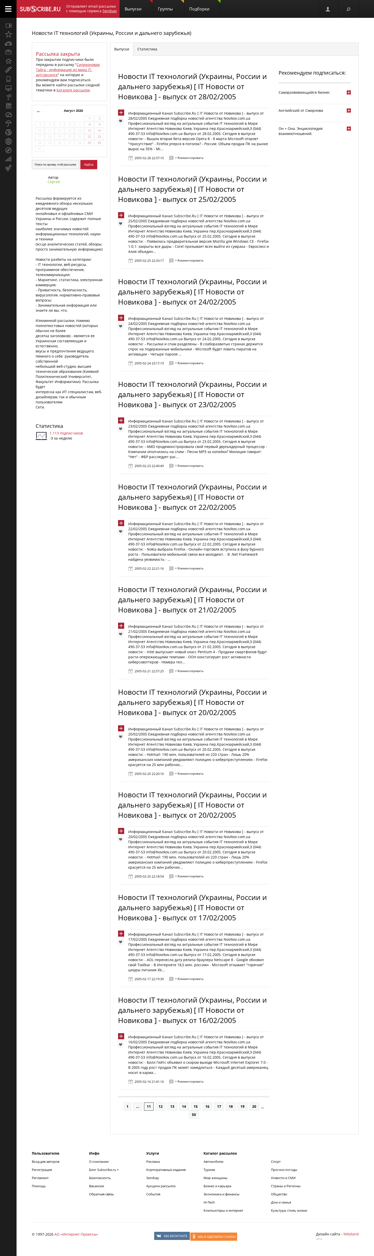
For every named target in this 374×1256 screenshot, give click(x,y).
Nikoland (351, 1234)
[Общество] (8, 114)
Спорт (276, 1161)
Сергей (54, 181)
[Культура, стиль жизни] (8, 97)
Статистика (49, 425)
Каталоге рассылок (73, 90)
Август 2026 (73, 110)
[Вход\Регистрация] (328, 9)
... (137, 1106)
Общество (279, 1194)
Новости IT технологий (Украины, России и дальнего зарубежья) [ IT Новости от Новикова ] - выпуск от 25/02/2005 (192, 189)
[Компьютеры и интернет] (8, 88)
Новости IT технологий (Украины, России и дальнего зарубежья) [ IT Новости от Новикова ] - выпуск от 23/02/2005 (192, 394)
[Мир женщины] (8, 70)
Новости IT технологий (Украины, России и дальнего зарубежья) (111, 33)
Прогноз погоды (284, 1169)
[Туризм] (8, 150)
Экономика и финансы (221, 1194)
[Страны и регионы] (8, 141)
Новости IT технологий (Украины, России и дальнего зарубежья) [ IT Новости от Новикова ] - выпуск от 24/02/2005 (192, 292)
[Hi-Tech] (8, 79)
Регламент (40, 1178)
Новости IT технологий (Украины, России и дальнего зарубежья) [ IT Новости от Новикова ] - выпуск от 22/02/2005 (192, 497)
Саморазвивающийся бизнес (304, 92)
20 (254, 1106)
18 (231, 1106)
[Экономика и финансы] (8, 159)
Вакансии (96, 1186)
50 (194, 1114)
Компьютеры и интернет (223, 1210)
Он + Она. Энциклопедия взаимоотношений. (301, 131)
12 (161, 1106)
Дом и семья (281, 1202)
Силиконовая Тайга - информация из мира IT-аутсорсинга (68, 69)
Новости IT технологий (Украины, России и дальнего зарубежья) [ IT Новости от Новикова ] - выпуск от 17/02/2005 (192, 907)
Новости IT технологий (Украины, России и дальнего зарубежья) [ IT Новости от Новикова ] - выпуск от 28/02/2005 (192, 86)
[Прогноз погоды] (8, 123)
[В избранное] (122, 122)
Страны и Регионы (285, 1186)
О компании (99, 1161)
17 (219, 1106)
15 (196, 1106)
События (153, 1194)
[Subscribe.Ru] (40, 9)
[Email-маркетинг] (8, 168)
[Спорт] (8, 132)
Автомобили (213, 1161)
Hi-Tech (209, 1202)
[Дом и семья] (8, 61)
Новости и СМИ (283, 1178)
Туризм (209, 1169)
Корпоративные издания (166, 1169)
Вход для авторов (45, 1161)
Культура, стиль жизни (289, 1210)
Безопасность (100, 1178)
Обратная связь (101, 1194)
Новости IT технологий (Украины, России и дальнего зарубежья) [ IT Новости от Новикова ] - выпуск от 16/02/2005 (192, 1010)
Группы (165, 9)
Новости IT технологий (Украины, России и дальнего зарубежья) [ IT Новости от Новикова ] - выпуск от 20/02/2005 (192, 702)
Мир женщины (215, 1178)
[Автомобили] (8, 43)
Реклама (153, 1161)
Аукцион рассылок (161, 1186)
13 (172, 1106)
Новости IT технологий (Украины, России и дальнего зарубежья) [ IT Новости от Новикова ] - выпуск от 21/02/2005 (192, 599)
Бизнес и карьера (217, 1186)
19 (242, 1106)
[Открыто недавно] (8, 34)
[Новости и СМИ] (8, 106)
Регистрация (42, 1169)
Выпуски (133, 9)
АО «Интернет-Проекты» (76, 1234)
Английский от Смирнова (301, 110)
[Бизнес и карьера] (8, 52)
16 (207, 1106)
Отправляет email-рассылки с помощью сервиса (91, 8)
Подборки (199, 9)
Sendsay (152, 1178)
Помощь (39, 1186)
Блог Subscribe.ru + (104, 1169)
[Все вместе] (8, 25)
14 (184, 1106)
